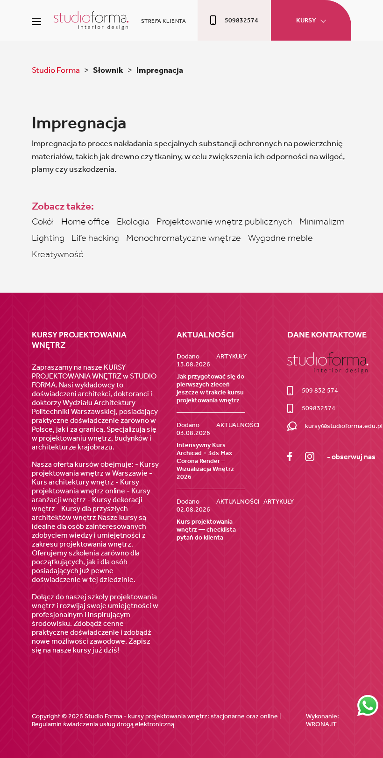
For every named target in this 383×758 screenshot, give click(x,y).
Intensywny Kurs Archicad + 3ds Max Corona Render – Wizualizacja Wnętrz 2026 (205, 461)
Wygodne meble (280, 237)
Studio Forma (56, 70)
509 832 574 (320, 390)
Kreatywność (57, 254)
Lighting (48, 237)
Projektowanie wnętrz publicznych (224, 221)
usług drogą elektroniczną (136, 724)
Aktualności (237, 425)
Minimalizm (322, 221)
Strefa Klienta (163, 20)
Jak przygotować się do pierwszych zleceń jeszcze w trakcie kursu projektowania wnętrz (210, 388)
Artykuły (231, 356)
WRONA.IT (321, 724)
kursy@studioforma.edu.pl (344, 426)
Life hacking (95, 237)
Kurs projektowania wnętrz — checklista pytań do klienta (206, 529)
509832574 (241, 20)
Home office (85, 221)
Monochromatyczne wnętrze (183, 237)
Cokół (43, 221)
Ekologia (133, 221)
